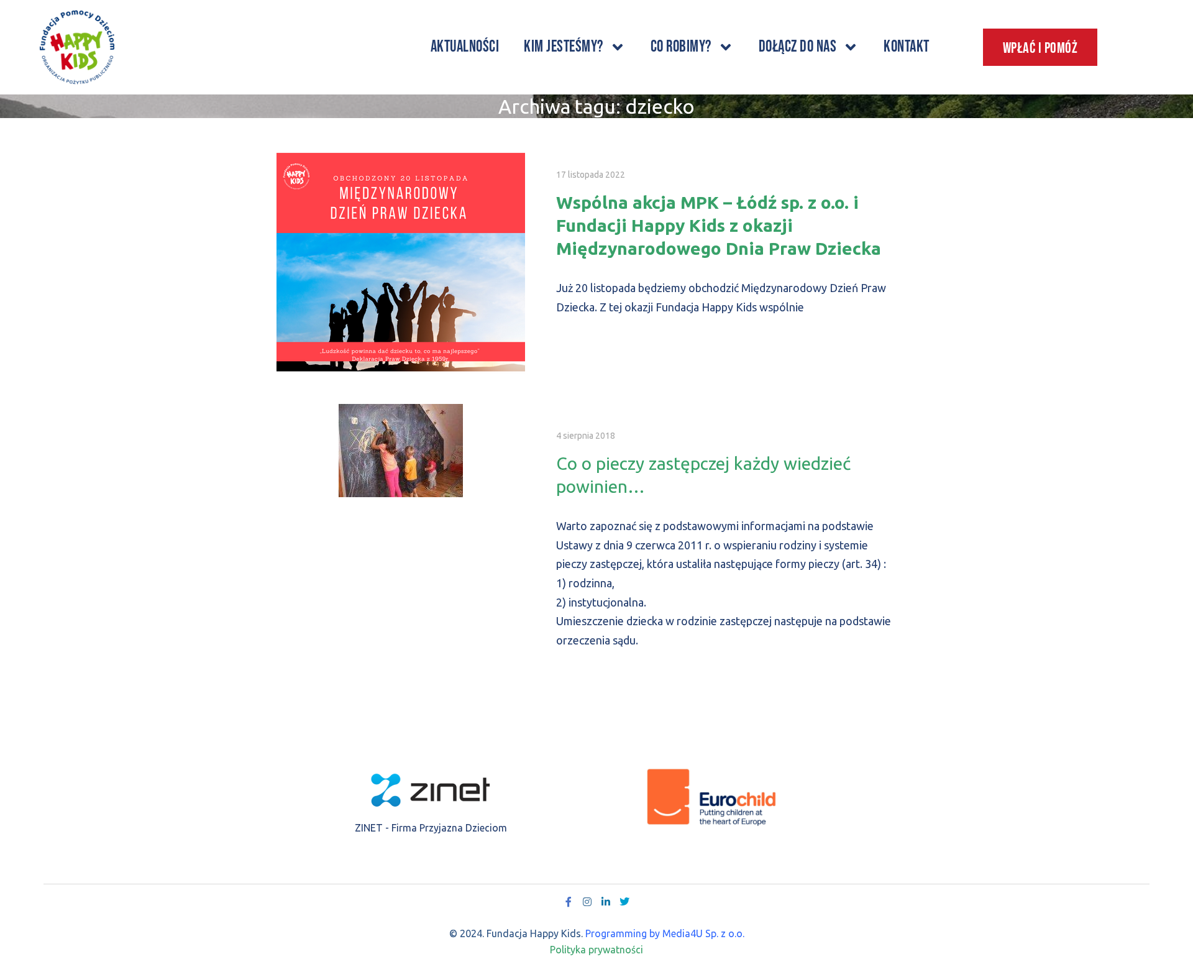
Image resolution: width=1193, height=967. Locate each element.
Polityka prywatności (596, 949)
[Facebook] (568, 902)
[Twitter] (624, 902)
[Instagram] (587, 902)
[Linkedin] (606, 902)
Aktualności (465, 47)
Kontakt (907, 47)
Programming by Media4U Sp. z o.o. (664, 933)
